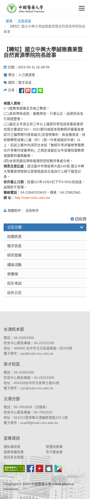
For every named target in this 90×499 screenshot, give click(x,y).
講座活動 (14, 265)
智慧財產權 (54, 447)
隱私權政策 (12, 447)
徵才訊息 (14, 246)
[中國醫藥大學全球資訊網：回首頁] (25, 8)
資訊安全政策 (14, 457)
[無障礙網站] (14, 468)
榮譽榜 (12, 274)
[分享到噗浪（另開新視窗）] (27, 90)
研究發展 (14, 255)
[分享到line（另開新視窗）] (40, 90)
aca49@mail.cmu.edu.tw (39, 423)
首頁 (9, 21)
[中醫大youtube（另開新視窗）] (39, 468)
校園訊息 (14, 236)
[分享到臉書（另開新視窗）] (21, 90)
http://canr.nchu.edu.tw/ (32, 198)
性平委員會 (54, 452)
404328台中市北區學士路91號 (36, 383)
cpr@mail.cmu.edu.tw (36, 353)
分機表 (41, 407)
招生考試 (14, 283)
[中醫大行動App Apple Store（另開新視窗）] (49, 468)
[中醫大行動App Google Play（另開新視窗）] (58, 468)
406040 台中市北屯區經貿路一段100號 (43, 348)
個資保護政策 (14, 452)
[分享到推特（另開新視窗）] (34, 90)
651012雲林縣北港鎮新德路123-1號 (41, 417)
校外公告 (14, 293)
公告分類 (14, 227)
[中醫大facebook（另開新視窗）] (30, 468)
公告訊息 (24, 21)
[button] (81, 490)
